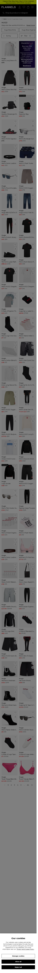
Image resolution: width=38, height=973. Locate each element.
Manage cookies (18, 956)
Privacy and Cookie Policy (25, 949)
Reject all (18, 967)
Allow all (18, 961)
